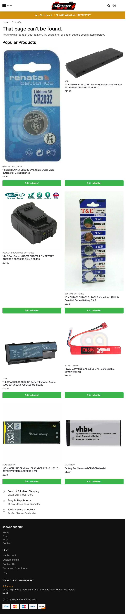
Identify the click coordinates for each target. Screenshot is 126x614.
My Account (9, 555)
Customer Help (11, 559)
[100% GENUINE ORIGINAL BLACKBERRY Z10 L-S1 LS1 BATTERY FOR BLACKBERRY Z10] (31, 432)
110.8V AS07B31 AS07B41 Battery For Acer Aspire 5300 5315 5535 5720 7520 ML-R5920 (29, 383)
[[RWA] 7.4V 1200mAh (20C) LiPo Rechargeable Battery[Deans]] (94, 340)
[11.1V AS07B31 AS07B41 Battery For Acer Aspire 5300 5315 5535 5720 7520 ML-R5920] (94, 63)
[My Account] (114, 6)
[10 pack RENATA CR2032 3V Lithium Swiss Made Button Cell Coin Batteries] (31, 106)
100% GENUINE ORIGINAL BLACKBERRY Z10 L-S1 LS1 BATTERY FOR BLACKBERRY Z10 (30, 470)
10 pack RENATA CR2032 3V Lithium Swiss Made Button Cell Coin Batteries (28, 171)
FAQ (4, 572)
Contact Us (8, 564)
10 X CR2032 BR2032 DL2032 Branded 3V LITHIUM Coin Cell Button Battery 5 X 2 (92, 299)
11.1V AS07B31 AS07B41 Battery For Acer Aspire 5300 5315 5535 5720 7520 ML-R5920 (93, 86)
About (5, 539)
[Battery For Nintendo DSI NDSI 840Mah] (94, 432)
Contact (6, 543)
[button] (121, 5)
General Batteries (12, 166)
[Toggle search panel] (108, 5)
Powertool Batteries (22, 253)
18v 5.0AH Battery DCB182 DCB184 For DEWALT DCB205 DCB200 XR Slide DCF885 (28, 257)
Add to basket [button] (32, 183)
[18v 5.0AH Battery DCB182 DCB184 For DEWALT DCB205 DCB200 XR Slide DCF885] (31, 220)
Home (5, 22)
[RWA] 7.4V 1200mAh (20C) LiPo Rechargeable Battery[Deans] (90, 370)
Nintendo (70, 465)
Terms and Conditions (15, 568)
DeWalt (6, 253)
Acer (67, 81)
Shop (5, 536)
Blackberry (8, 465)
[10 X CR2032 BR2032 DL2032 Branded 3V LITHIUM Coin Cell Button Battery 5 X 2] (94, 241)
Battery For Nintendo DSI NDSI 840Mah (85, 468)
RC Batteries (71, 365)
